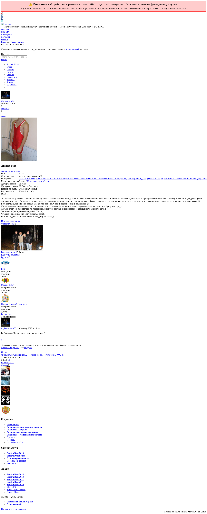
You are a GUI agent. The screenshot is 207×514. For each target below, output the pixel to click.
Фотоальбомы (8, 224)
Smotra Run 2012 (15, 479)
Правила (11, 437)
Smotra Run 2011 (15, 482)
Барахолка (11, 84)
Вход (3, 42)
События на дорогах (16, 461)
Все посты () (7, 362)
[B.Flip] (5, 384)
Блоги (10, 67)
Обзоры (10, 69)
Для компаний (14, 504)
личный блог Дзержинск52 (14, 355)
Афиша (10, 74)
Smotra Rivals (13, 492)
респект (5, 116)
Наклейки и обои (15, 442)
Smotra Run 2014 (15, 474)
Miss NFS (11, 487)
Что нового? (13, 424)
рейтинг (5, 108)
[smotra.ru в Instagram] (6, 24)
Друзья (4, 365)
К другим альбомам (10, 255)
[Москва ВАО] (5, 282)
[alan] (5, 374)
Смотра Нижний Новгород (14, 304)
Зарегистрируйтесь (10, 347)
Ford (3, 269)
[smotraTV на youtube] (2, 13)
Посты (4, 352)
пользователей (73, 49)
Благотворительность (18, 458)
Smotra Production (16, 456)
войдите (28, 347)
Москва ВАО (7, 285)
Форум (10, 82)
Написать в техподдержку (13, 509)
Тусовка (11, 79)
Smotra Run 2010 (15, 484)
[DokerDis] (5, 404)
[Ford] (5, 266)
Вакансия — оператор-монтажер (23, 432)
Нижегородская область (38, 181)
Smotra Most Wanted (16, 489)
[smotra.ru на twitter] (2, 21)
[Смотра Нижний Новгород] (5, 301)
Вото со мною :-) (9, 252)
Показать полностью (11, 221)
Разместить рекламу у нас (20, 501)
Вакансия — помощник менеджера (24, 427)
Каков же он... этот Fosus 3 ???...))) (47, 355)
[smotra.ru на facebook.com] (2, 19)
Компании (12, 77)
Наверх (4, 39)
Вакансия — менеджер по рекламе (24, 435)
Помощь (11, 440)
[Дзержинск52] (5, 98)
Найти (4, 59)
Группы (5, 257)
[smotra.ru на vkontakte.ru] (2, 16)
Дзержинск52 (7, 101)
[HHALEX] (5, 394)
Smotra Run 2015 (15, 453)
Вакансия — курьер (17, 429)
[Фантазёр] (5, 413)
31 (9, 360)
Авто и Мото (13, 64)
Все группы (7, 314)
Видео (10, 72)
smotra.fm (11, 463)
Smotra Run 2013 (15, 477)
